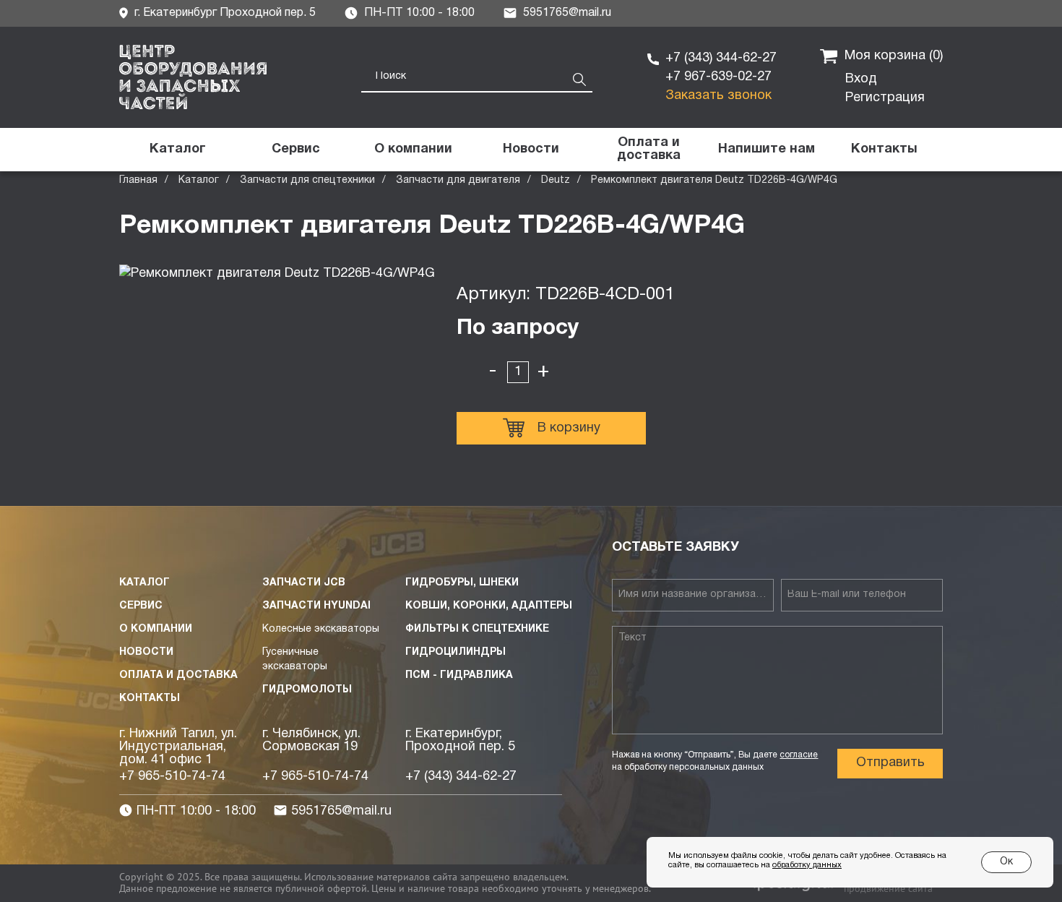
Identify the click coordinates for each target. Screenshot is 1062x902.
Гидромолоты (307, 690)
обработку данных (807, 865)
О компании (155, 629)
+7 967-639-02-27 (718, 77)
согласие (799, 755)
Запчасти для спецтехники (307, 180)
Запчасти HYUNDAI (316, 606)
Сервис (141, 606)
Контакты (149, 698)
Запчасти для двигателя (458, 180)
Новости (146, 652)
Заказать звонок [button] (718, 96)
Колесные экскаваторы (320, 629)
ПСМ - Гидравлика (459, 675)
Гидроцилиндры (455, 652)
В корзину (569, 428)
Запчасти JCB (303, 583)
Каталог (198, 180)
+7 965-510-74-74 (172, 776)
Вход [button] (861, 79)
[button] (766, 149)
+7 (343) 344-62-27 (721, 58)
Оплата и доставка (178, 675)
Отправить (890, 763)
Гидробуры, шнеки (462, 583)
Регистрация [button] (885, 98)
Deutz (555, 180)
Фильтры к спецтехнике (477, 629)
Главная (138, 180)
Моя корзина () (894, 56)
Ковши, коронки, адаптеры (488, 606)
